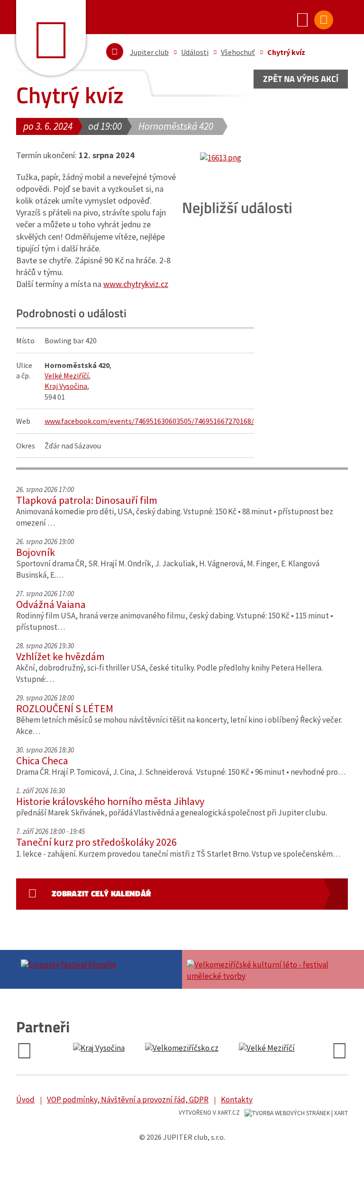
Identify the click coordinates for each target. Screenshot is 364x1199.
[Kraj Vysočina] (95, 1048)
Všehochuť (238, 52)
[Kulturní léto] (265, 969)
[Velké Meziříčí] (263, 1048)
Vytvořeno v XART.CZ (209, 1113)
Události (195, 52)
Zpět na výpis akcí (300, 78)
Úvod (25, 1099)
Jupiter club (149, 52)
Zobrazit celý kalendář (101, 893)
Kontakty (237, 1099)
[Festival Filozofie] (99, 963)
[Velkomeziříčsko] (178, 1048)
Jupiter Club (51, 38)
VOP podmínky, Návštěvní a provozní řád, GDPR (128, 1099)
